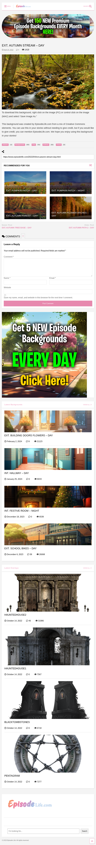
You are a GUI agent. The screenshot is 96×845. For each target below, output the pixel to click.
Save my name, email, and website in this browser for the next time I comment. (38, 297)
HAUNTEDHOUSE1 (15, 668)
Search (84, 831)
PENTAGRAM (12, 775)
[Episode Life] (22, 8)
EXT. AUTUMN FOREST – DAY (22, 215)
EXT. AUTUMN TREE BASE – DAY (17, 228)
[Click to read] (25, 182)
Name (7, 278)
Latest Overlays (11, 568)
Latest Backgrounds (13, 405)
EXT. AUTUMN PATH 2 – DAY (81, 228)
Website (7, 287)
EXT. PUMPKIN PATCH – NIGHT (68, 190)
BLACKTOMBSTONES (17, 722)
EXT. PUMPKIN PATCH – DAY (21, 190)
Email (52, 278)
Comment (9, 257)
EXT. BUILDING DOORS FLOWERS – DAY (28, 435)
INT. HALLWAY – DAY (16, 473)
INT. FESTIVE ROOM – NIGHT (21, 510)
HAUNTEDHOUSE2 (15, 614)
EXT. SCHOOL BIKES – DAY (20, 548)
